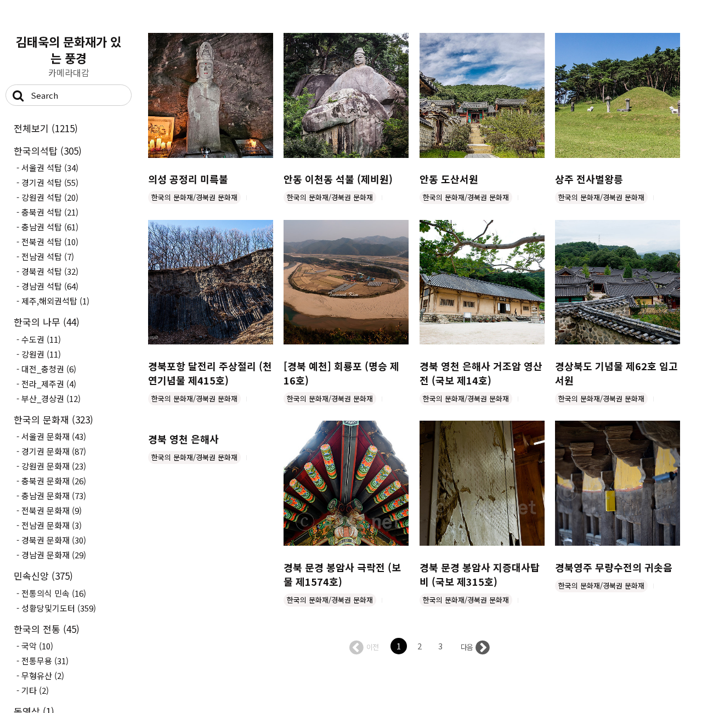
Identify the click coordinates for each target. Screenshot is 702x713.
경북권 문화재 (53, 540)
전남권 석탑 (47, 256)
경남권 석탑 (49, 286)
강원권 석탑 (49, 197)
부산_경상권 (51, 398)
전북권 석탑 (49, 241)
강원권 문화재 (53, 466)
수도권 (41, 339)
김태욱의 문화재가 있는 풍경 (68, 49)
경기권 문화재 (53, 451)
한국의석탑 (48, 150)
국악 (37, 646)
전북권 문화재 (51, 510)
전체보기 (46, 128)
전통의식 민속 (53, 593)
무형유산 (42, 675)
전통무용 (45, 660)
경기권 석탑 (49, 182)
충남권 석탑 (49, 227)
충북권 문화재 (53, 480)
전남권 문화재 (51, 525)
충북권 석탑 (49, 212)
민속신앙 (43, 575)
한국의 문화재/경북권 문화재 (194, 197)
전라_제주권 (48, 383)
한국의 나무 (47, 322)
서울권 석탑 (49, 167)
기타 (35, 690)
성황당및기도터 (58, 608)
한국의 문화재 (53, 419)
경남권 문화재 (53, 555)
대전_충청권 (48, 369)
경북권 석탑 (49, 271)
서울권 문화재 (53, 436)
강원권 (41, 354)
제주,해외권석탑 (55, 301)
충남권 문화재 (53, 495)
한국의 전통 (47, 629)
